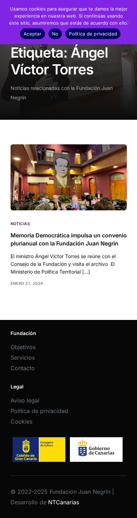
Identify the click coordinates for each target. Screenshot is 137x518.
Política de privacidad (39, 410)
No (55, 34)
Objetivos (23, 346)
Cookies (21, 421)
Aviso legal (25, 400)
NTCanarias (63, 502)
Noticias (20, 224)
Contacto (23, 368)
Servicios (23, 357)
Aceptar (32, 34)
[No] (128, 22)
